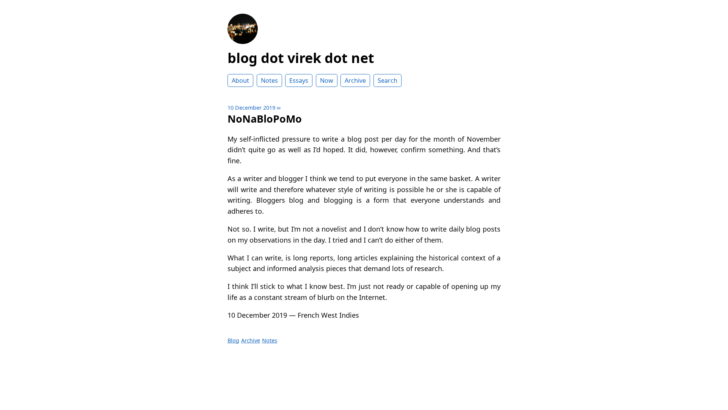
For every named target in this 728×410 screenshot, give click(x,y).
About (240, 80)
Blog (233, 340)
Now (326, 80)
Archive (355, 80)
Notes (269, 80)
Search (387, 80)
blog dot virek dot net (301, 58)
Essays (298, 80)
